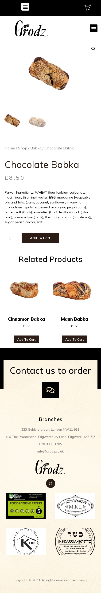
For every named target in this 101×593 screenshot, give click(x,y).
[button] (25, 7)
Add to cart (40, 238)
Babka (36, 148)
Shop (22, 148)
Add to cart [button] (26, 339)
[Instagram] (50, 483)
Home (10, 148)
